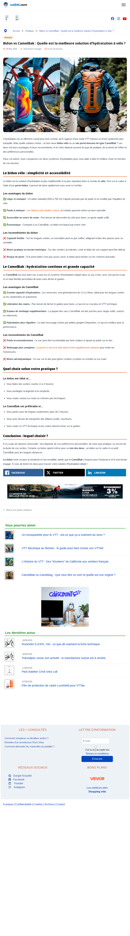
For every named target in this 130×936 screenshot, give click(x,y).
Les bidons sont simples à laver (43, 210)
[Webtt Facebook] (112, 18)
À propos (8, 804)
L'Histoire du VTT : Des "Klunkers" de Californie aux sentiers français (65, 561)
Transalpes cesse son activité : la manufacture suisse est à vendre (64, 658)
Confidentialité (23, 804)
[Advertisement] (65, 704)
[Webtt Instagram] (118, 18)
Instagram (19, 787)
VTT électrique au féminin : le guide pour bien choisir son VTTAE (63, 548)
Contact (60, 804)
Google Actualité (22, 775)
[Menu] (123, 5)
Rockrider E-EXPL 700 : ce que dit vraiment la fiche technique (61, 644)
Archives (49, 804)
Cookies (38, 804)
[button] (7, 18)
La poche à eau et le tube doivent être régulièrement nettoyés (67, 347)
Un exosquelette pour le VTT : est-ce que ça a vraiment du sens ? (63, 534)
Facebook (18, 779)
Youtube (18, 783)
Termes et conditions (97, 753)
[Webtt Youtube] (124, 18)
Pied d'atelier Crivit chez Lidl (39, 671)
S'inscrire (97, 759)
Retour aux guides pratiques (19, 510)
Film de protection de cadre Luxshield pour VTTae (53, 685)
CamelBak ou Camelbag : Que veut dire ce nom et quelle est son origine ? (69, 574)
